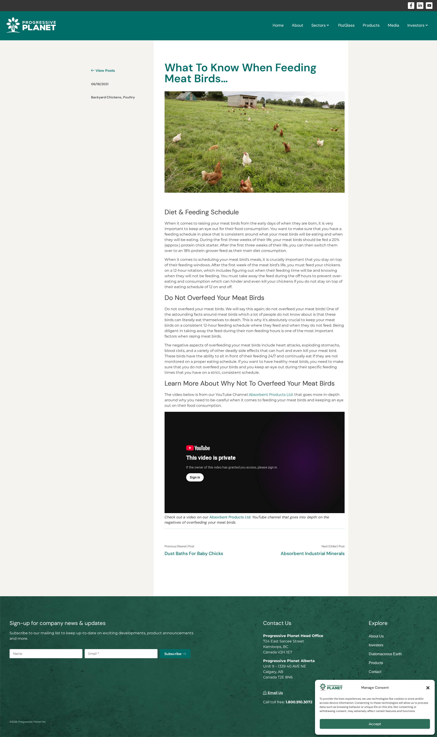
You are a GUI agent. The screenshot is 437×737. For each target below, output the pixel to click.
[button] (428, 688)
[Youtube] (429, 5)
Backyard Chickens (106, 97)
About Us (376, 636)
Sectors (318, 25)
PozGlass (346, 25)
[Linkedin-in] (420, 5)
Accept (375, 724)
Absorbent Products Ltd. (271, 394)
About (297, 25)
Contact (375, 672)
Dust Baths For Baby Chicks (194, 553)
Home (278, 25)
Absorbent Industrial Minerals (313, 553)
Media (393, 25)
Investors (415, 25)
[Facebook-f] (411, 5)
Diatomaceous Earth (385, 654)
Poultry (129, 97)
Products (371, 25)
